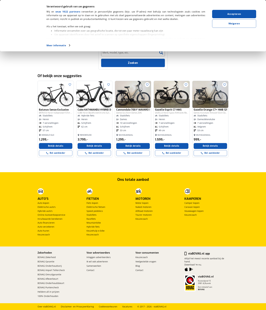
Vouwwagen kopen (194, 210)
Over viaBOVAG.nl (47, 306)
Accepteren (234, 14)
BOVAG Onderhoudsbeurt (51, 283)
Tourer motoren (143, 214)
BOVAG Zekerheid (47, 257)
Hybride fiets (93, 226)
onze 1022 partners (67, 11)
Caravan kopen (192, 206)
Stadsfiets (92, 214)
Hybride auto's (45, 210)
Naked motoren (143, 206)
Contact (90, 270)
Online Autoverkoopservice (51, 214)
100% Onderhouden (48, 296)
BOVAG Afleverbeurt (48, 278)
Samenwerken (94, 265)
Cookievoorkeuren (108, 306)
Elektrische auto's (47, 206)
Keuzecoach (44, 234)
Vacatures (127, 306)
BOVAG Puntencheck (48, 287)
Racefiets (91, 218)
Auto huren (43, 230)
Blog (137, 265)
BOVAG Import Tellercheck (51, 270)
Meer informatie (56, 45)
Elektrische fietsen (96, 206)
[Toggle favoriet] (70, 84)
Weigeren (234, 23)
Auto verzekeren (46, 226)
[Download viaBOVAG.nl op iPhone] (186, 269)
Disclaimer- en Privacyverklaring (77, 306)
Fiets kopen (92, 202)
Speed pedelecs (95, 210)
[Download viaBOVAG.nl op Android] (191, 269)
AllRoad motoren (144, 210)
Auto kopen (43, 202)
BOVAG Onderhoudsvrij (50, 265)
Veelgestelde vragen (145, 261)
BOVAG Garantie (46, 261)
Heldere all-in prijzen (48, 291)
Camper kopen (192, 202)
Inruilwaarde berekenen (50, 218)
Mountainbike (94, 222)
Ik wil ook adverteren (97, 261)
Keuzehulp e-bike (96, 230)
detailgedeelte (164, 38)
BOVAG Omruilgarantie (49, 274)
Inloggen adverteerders (99, 257)
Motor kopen (142, 202)
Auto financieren (46, 222)
